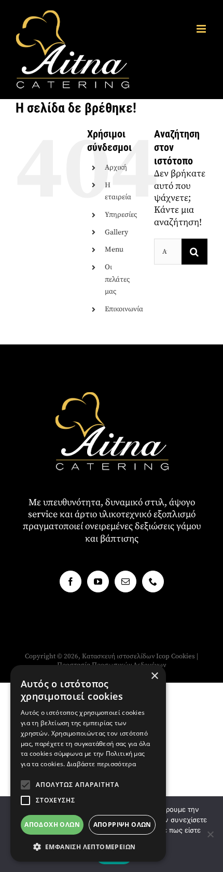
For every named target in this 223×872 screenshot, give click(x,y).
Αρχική (116, 167)
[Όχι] (210, 834)
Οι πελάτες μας (117, 279)
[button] (25, 784)
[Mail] (125, 581)
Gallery (116, 232)
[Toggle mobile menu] (202, 28)
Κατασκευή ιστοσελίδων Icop (126, 656)
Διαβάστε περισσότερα (101, 763)
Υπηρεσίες (121, 214)
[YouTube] (98, 581)
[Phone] (153, 581)
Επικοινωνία (124, 309)
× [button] (154, 676)
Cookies (183, 656)
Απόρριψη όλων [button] (122, 824)
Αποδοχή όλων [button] (52, 824)
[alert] (88, 763)
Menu (114, 249)
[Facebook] (70, 581)
